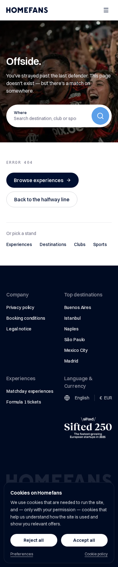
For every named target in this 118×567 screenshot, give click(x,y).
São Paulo (74, 339)
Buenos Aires (77, 307)
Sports (100, 244)
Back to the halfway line (42, 199)
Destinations (53, 244)
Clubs (80, 244)
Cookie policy (96, 554)
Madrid (71, 361)
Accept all (84, 540)
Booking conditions (25, 318)
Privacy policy (20, 307)
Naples (71, 329)
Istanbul (72, 318)
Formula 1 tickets (23, 402)
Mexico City (76, 350)
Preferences (21, 554)
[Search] (100, 116)
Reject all (34, 540)
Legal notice (18, 329)
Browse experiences (39, 180)
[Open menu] (106, 10)
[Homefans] (27, 10)
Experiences (19, 244)
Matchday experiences (29, 391)
